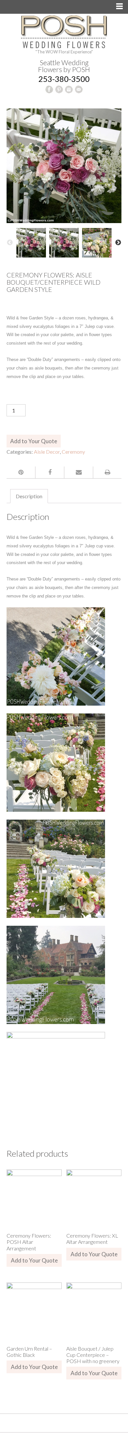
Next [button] (118, 242)
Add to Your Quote (33, 441)
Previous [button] (10, 242)
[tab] (29, 496)
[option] (31, 242)
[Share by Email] (78, 472)
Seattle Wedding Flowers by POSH (64, 65)
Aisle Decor (47, 451)
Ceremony (73, 451)
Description (29, 496)
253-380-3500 (64, 79)
